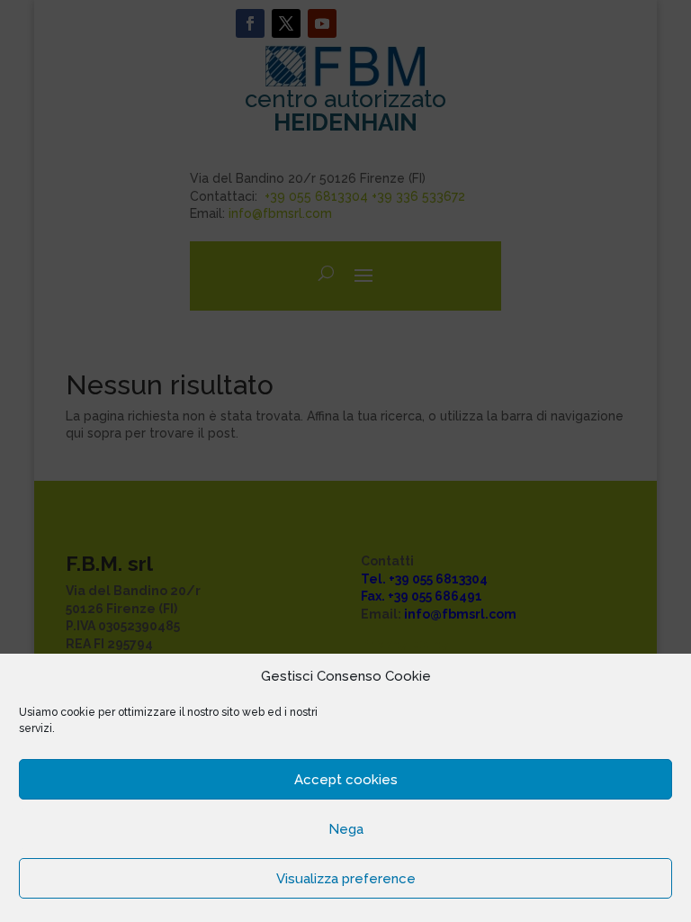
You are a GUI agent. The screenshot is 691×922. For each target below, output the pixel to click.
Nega (345, 829)
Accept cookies (346, 780)
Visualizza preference (346, 879)
